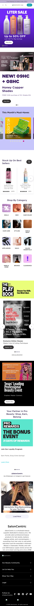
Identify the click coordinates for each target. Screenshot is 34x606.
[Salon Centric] (17, 5)
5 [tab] (19, 141)
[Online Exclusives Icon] (17, 258)
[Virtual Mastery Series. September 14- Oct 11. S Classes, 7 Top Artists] (17, 319)
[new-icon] (17, 208)
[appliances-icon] (6, 241)
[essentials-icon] (27, 241)
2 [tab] (4, 45)
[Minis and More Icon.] (6, 258)
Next (33, 1)
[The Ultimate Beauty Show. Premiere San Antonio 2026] (17, 371)
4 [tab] (17, 141)
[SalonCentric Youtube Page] (31, 594)
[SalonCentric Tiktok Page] (27, 594)
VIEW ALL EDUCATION (17, 354)
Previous (2, 326)
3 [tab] (5, 45)
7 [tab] (23, 141)
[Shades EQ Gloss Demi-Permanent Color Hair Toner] (9, 175)
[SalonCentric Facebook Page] (15, 594)
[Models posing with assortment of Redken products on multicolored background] (17, 61)
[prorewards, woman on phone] (17, 432)
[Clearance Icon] (27, 258)
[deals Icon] (6, 208)
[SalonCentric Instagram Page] (19, 594)
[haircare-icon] (6, 224)
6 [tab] (21, 141)
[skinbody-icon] (27, 224)
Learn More (5, 462)
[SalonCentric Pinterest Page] (23, 594)
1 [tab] (3, 45)
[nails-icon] (17, 241)
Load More (13, 517)
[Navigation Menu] (3, 5)
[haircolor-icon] (27, 208)
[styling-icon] (17, 224)
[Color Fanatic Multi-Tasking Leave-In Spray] (26, 175)
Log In (29, 5)
